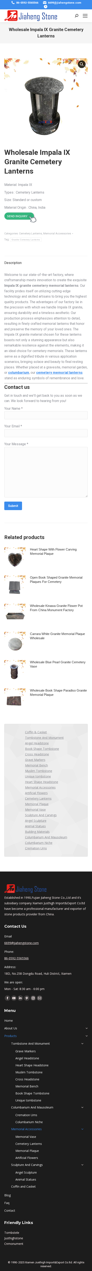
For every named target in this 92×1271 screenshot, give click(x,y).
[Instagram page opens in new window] (33, 998)
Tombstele (11, 1233)
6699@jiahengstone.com (64, 2)
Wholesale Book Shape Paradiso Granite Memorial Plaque (58, 692)
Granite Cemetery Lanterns (26, 239)
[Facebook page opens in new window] (7, 998)
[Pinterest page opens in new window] (27, 998)
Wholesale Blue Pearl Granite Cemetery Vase (58, 664)
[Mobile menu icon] (85, 15)
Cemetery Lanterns (30, 233)
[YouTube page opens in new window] (14, 998)
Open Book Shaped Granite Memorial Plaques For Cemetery (56, 579)
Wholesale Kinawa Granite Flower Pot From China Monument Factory (56, 608)
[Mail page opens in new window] (39, 998)
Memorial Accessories (57, 233)
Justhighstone (13, 1238)
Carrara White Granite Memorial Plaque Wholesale (57, 636)
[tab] (46, 261)
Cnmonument (13, 1244)
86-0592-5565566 (27, 2)
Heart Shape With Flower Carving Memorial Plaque (53, 551)
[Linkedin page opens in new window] (20, 998)
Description (13, 263)
